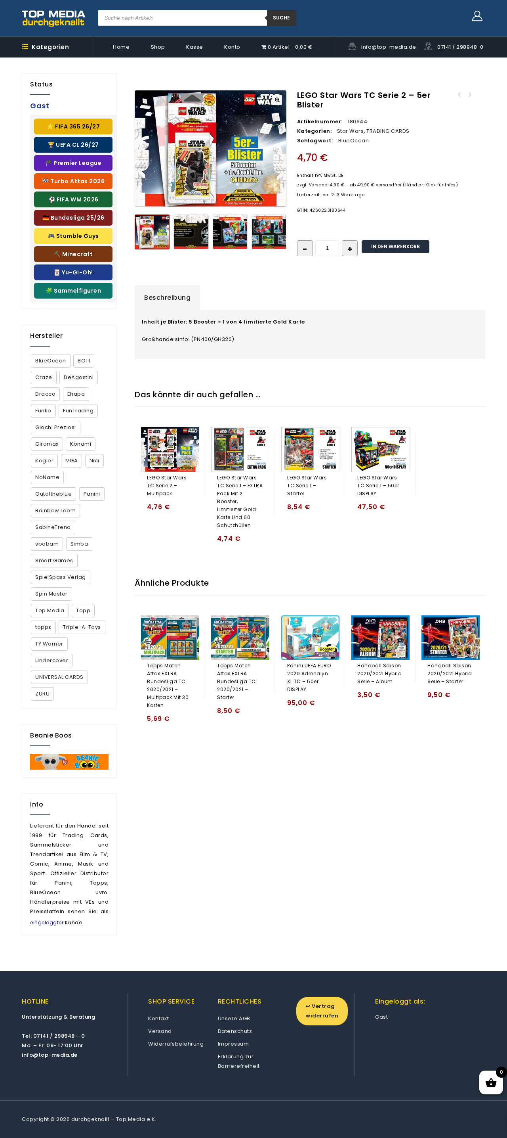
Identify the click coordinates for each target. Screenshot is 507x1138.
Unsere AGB (234, 1018)
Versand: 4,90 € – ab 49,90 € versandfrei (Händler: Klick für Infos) (383, 185)
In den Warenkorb (395, 246)
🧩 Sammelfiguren (73, 291)
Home (121, 47)
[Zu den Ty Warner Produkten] (69, 761)
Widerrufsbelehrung (176, 1044)
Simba (79, 544)
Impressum (233, 1044)
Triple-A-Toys (82, 627)
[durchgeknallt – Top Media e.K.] (54, 18)
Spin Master (51, 594)
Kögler (44, 460)
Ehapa (76, 394)
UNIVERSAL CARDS (59, 677)
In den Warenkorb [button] (155, 510)
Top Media (50, 610)
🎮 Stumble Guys (73, 236)
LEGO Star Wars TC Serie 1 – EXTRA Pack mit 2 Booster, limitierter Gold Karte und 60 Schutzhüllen (469, 94)
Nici (94, 460)
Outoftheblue (53, 494)
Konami (80, 444)
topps (43, 627)
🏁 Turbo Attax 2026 (73, 181)
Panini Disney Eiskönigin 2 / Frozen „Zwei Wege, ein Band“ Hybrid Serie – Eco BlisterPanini (459, 94)
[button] (277, 100)
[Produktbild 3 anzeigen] (230, 232)
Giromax (47, 444)
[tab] (167, 297)
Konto (232, 47)
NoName (47, 477)
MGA (71, 460)
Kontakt (158, 1018)
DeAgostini (78, 377)
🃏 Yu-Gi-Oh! (73, 272)
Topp (83, 610)
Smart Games (54, 560)
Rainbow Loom (55, 510)
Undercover (51, 660)
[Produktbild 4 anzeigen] (269, 232)
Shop (158, 47)
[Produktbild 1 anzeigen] (152, 232)
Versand (160, 1031)
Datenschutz (235, 1031)
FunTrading (78, 410)
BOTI (84, 360)
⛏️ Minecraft (73, 254)
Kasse (194, 47)
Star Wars (350, 131)
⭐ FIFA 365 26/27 (73, 126)
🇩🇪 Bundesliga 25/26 (73, 218)
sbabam (47, 544)
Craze (43, 377)
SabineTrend (53, 527)
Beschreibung (167, 297)
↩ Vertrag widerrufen (322, 1010)
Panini (92, 494)
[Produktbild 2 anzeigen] (190, 232)
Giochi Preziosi (55, 427)
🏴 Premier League (73, 163)
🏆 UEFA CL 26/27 (73, 145)
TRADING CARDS (388, 131)
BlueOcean (353, 140)
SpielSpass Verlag (60, 577)
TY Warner (49, 644)
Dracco (45, 394)
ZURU (42, 693)
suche (281, 17)
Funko (43, 410)
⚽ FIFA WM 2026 (73, 199)
